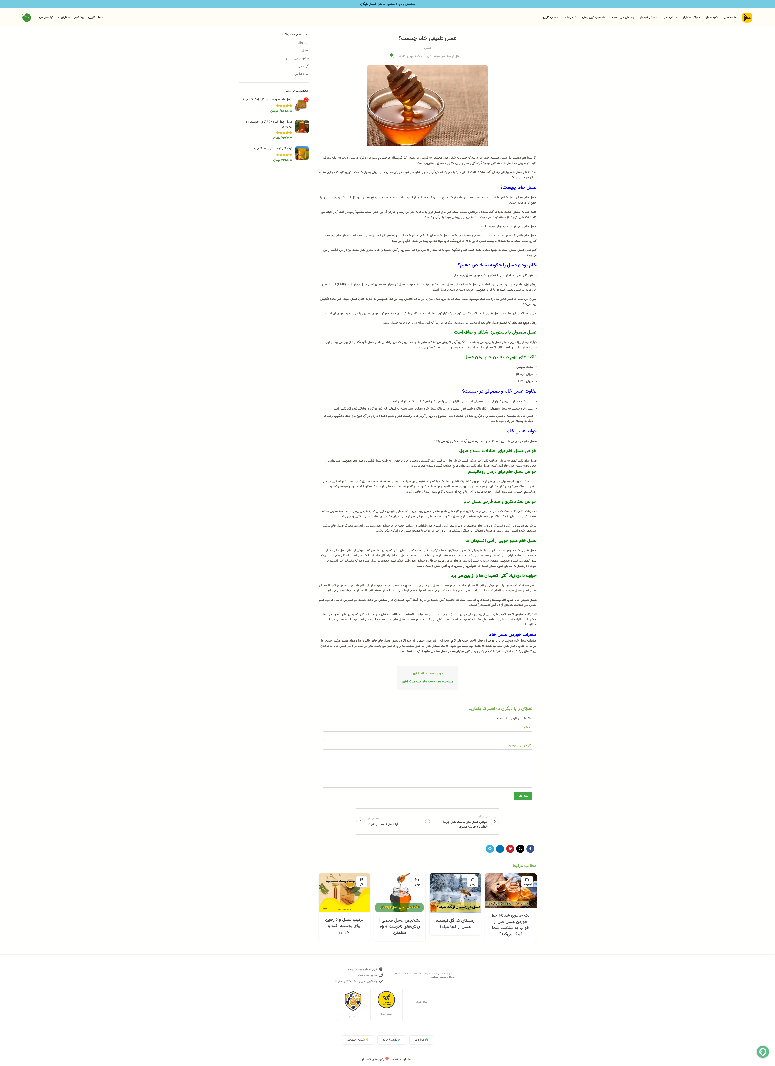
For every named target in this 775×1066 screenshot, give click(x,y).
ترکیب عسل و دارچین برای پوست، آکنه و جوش (344, 926)
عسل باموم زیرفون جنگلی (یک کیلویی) (267, 99)
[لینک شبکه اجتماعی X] (520, 849)
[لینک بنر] (387, 4)
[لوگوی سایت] (747, 17)
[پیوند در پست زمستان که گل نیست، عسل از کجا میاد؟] (455, 893)
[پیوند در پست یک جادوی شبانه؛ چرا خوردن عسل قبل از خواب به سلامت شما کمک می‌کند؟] (511, 890)
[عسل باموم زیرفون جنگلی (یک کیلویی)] (302, 105)
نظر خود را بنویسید (520, 745)
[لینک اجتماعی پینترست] (510, 849)
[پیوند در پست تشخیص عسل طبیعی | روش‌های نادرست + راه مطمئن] (399, 892)
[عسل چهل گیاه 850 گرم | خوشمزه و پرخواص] (302, 130)
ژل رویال (303, 42)
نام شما (527, 727)
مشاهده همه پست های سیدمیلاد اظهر (427, 681)
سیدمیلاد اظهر (436, 56)
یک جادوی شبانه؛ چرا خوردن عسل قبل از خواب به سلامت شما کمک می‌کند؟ (511, 925)
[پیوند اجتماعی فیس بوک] (530, 849)
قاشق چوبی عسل (297, 58)
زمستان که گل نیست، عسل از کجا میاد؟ (455, 923)
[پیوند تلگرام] (490, 849)
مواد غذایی (301, 74)
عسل (427, 48)
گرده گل (303, 66)
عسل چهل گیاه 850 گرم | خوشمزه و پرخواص (269, 124)
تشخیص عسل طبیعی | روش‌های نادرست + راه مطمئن (399, 927)
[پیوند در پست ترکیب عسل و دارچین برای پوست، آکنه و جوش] (344, 892)
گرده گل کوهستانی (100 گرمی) (273, 148)
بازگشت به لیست (427, 821)
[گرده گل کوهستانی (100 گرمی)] (302, 154)
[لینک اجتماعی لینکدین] (500, 849)
